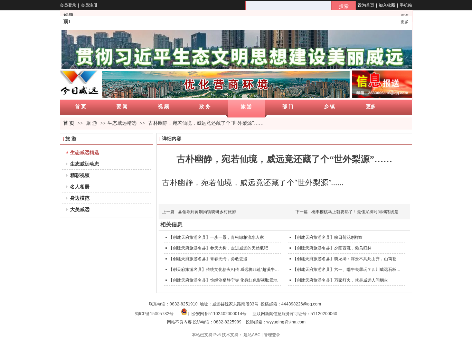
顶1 (66, 21)
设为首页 (366, 5)
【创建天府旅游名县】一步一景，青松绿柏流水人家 (216, 237)
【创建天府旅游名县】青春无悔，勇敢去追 (208, 258)
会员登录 (68, 5)
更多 (404, 22)
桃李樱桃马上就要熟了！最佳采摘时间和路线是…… (359, 211)
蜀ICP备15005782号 (154, 313)
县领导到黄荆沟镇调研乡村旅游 (207, 211)
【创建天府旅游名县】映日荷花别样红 (328, 237)
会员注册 (89, 5)
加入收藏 (387, 5)
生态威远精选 (121, 123)
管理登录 (272, 334)
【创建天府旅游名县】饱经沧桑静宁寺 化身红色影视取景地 (223, 280)
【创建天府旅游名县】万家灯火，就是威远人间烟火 (340, 280)
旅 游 (92, 123)
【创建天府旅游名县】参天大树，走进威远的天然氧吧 (218, 248)
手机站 (406, 5)
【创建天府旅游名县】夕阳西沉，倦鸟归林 (332, 248)
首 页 (68, 123)
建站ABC (252, 334)
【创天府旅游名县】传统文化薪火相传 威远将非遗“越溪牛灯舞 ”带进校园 (224, 269)
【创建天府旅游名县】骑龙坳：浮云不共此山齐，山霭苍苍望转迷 (348, 258)
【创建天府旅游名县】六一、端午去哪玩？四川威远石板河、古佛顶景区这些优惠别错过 (348, 269)
